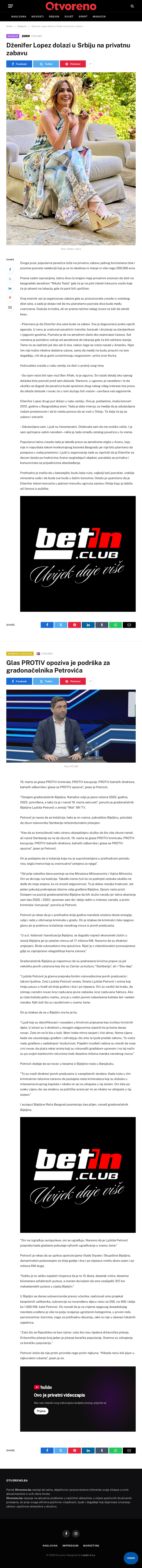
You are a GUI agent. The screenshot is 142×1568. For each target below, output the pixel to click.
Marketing (91, 1545)
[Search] (132, 6)
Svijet (69, 16)
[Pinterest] (10, 297)
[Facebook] (10, 269)
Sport (83, 16)
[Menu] (10, 6)
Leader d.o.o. (88, 1555)
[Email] (10, 307)
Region (54, 16)
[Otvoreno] (71, 6)
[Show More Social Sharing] (90, 63)
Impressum (70, 1545)
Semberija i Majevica (20, 654)
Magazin (99, 16)
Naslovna (18, 16)
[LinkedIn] (10, 288)
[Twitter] (10, 279)
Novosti (37, 16)
